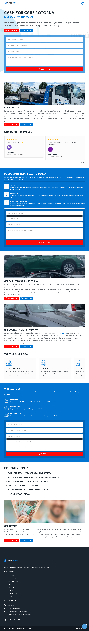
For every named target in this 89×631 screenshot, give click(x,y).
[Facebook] (6, 620)
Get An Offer (12, 30)
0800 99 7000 (28, 30)
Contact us (63, 333)
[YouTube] (19, 620)
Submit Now (45, 69)
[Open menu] (83, 3)
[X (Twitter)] (15, 620)
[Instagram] (10, 620)
